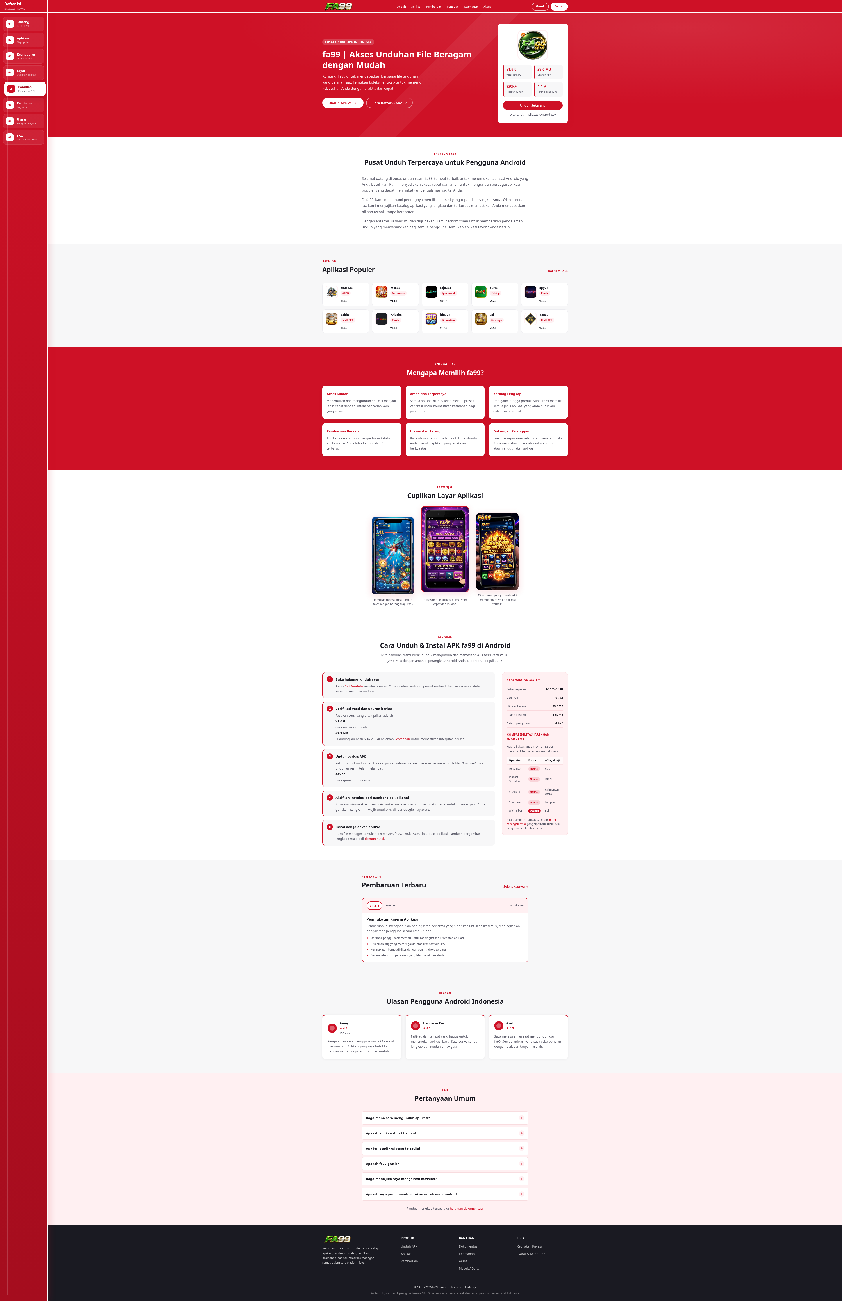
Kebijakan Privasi (529, 1246)
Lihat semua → (557, 271)
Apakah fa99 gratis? (382, 1163)
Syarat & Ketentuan (531, 1254)
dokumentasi (374, 839)
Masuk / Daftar (470, 1268)
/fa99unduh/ (354, 686)
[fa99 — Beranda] (339, 6)
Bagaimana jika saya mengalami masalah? (401, 1179)
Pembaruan (434, 7)
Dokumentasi (468, 1246)
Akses (487, 7)
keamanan (402, 739)
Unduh (401, 7)
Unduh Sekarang (533, 105)
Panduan (453, 7)
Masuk (540, 6)
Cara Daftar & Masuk (389, 103)
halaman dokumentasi (466, 1208)
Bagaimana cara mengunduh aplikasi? (398, 1118)
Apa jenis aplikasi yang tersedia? (393, 1148)
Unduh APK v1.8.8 (342, 103)
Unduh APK (409, 1246)
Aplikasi (416, 7)
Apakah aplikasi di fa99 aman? (391, 1133)
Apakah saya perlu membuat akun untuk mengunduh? (411, 1194)
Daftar (559, 6)
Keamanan (471, 7)
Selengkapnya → (515, 886)
